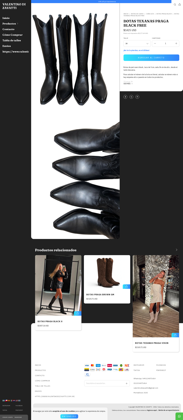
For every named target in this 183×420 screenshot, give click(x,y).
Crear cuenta (7, 417)
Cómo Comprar (12, 34)
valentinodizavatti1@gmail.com (146, 388)
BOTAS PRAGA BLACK (164, 14)
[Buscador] (175, 4)
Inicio (6, 18)
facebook (19, 405)
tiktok (4, 410)
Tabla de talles (11, 40)
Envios (6, 45)
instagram (6, 405)
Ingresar (18, 417)
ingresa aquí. (152, 410)
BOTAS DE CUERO (137, 14)
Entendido (69, 416)
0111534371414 (140, 383)
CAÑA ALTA (150, 14)
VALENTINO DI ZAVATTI (14, 6)
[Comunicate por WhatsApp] (179, 416)
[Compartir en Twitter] (131, 97)
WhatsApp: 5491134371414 (144, 378)
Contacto (8, 29)
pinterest (19, 410)
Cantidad (156, 38)
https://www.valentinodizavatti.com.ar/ (15, 51)
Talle (125, 38)
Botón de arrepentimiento (169, 410)
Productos (9, 23)
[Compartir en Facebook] (125, 97)
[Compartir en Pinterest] (137, 97)
